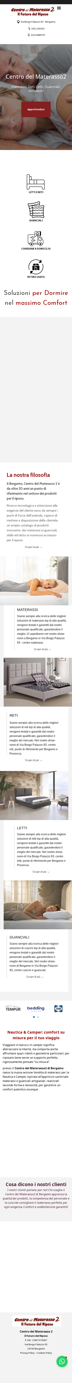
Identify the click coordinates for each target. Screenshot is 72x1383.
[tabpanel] (36, 21)
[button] (36, 28)
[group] (36, 1012)
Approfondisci (36, 109)
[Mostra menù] (59, 8)
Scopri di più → (38, 649)
